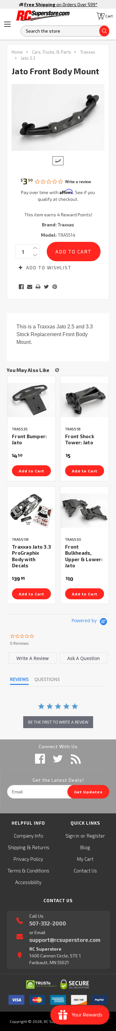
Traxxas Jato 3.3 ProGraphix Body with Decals (31, 556)
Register (96, 836)
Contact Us (85, 870)
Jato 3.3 (28, 58)
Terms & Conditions (28, 870)
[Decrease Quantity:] (35, 255)
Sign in (72, 836)
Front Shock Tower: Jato (79, 439)
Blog (85, 847)
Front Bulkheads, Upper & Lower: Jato (84, 556)
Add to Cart (31, 471)
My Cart (85, 859)
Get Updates (88, 791)
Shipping (17, 847)
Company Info (28, 836)
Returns (40, 847)
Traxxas (87, 52)
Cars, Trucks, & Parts (51, 52)
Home (17, 52)
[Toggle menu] (7, 24)
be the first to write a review (58, 722)
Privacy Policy (28, 859)
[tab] (32, 658)
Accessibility (28, 882)
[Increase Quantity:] (35, 248)
